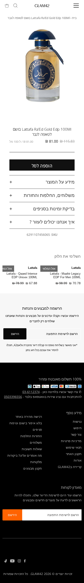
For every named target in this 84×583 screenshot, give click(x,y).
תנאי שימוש (74, 447)
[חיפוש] (15, 5)
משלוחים (36, 442)
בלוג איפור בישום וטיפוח (25, 423)
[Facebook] (25, 561)
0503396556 (13, 397)
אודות (78, 460)
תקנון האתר (74, 454)
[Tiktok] (5, 561)
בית (74, 18)
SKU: (54, 234)
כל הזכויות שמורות (15, 574)
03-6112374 (31, 392)
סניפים (37, 429)
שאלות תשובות (32, 449)
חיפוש (77, 428)
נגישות (77, 421)
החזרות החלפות (31, 436)
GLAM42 (37, 574)
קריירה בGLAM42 (70, 467)
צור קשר (76, 434)
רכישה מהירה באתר (28, 416)
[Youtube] (12, 561)
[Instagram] (19, 561)
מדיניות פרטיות (71, 441)
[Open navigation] (72, 5)
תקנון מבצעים (32, 468)
